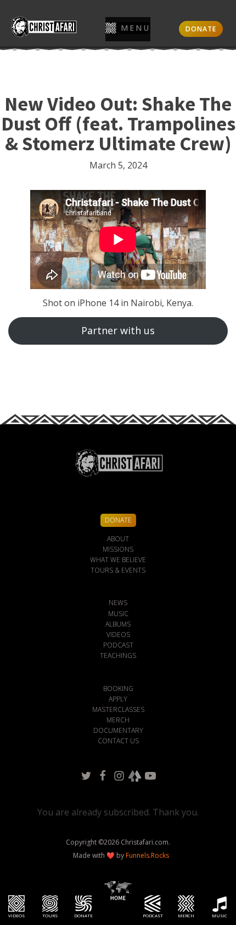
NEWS (118, 602)
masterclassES (118, 709)
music (118, 613)
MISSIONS (118, 549)
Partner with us (118, 330)
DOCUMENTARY (118, 730)
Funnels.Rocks (147, 855)
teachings (118, 655)
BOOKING (118, 688)
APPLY (118, 699)
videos (118, 634)
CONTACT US (118, 741)
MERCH (118, 720)
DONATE (201, 29)
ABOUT (118, 538)
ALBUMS (118, 624)
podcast (118, 645)
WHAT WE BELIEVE (118, 559)
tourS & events (118, 570)
